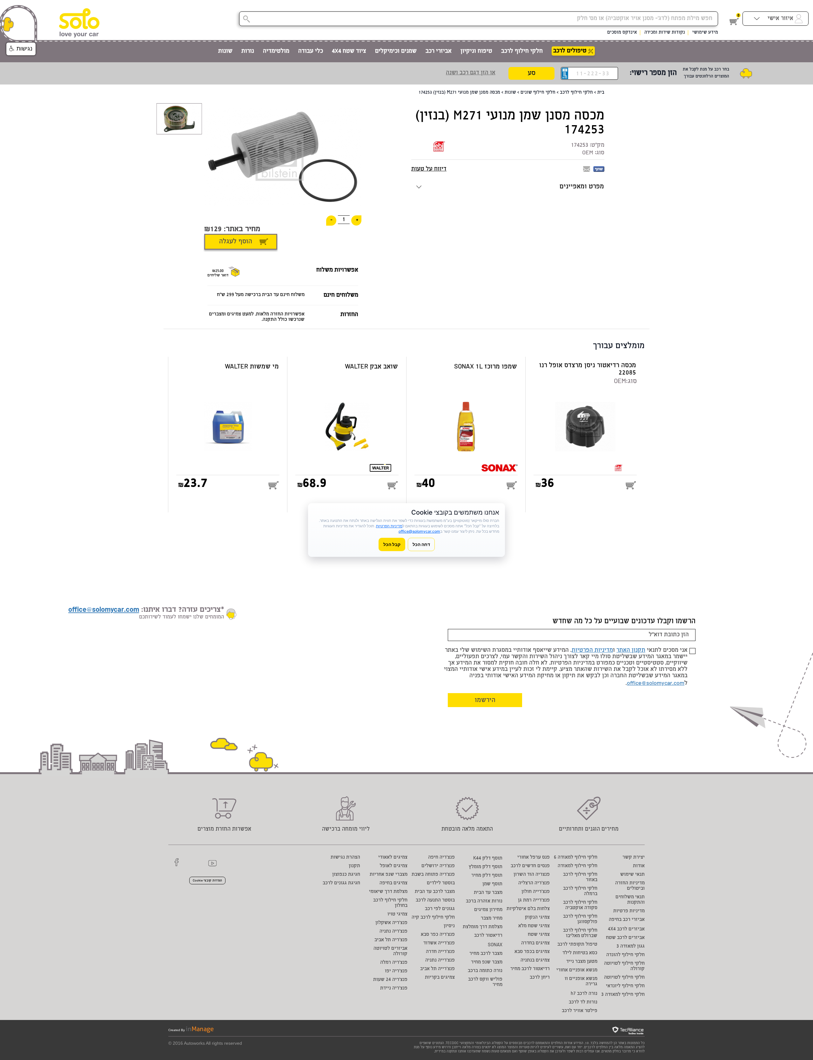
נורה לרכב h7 (584, 993)
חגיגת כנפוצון (346, 874)
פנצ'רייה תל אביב (437, 969)
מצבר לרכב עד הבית (435, 892)
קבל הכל (391, 544)
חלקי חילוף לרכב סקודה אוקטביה (580, 905)
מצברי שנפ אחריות (388, 874)
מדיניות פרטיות (629, 911)
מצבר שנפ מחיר (486, 962)
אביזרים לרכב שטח (625, 938)
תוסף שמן (492, 884)
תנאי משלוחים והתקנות (630, 900)
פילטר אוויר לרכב (579, 1011)
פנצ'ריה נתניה (393, 931)
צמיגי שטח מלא (534, 926)
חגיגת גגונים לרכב (341, 883)
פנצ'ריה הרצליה (534, 883)
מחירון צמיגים (488, 910)
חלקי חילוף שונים (538, 92)
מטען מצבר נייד (581, 961)
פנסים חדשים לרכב (530, 866)
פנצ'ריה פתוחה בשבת (433, 874)
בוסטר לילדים (441, 883)
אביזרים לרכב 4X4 (626, 929)
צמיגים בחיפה (393, 883)
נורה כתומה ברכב (485, 971)
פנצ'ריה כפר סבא (438, 934)
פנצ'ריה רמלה (393, 962)
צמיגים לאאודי (392, 857)
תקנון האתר (630, 650)
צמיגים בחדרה (535, 943)
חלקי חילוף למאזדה (577, 866)
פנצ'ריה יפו (396, 971)
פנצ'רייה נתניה (440, 960)
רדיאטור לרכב (488, 935)
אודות (639, 866)
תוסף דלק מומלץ (485, 867)
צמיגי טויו (397, 914)
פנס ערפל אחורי (533, 857)
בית (600, 92)
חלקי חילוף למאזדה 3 (623, 994)
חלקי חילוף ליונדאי (625, 986)
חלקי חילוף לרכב (576, 92)
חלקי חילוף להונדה (625, 955)
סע (531, 73)
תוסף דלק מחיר (486, 875)
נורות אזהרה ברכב (484, 901)
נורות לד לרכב (583, 1002)
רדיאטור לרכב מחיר (530, 969)
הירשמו (485, 700)
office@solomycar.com (655, 683)
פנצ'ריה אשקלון (391, 923)
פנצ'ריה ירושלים (438, 866)
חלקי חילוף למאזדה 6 (575, 857)
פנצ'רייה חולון (535, 892)
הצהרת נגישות (345, 857)
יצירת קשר (633, 857)
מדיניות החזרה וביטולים (630, 886)
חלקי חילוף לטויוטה (624, 977)
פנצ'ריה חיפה (441, 857)
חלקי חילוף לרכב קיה (433, 917)
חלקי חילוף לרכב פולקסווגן (580, 919)
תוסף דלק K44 (487, 858)
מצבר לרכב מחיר (485, 953)
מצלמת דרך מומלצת (482, 927)
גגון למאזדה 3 (630, 946)
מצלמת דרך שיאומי (388, 892)
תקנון (354, 866)
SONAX (495, 945)
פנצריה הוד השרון (532, 874)
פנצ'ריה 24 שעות (390, 979)
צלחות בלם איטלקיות (528, 909)
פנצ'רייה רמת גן (534, 900)
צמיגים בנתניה (535, 960)
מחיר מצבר (491, 918)
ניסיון (449, 926)
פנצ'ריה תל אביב (390, 940)
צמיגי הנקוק (537, 917)
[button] (21, 49)
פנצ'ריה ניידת (393, 988)
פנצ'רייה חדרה (440, 952)
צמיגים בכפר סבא (532, 952)
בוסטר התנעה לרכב (435, 900)
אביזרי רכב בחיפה (627, 919)
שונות (510, 92)
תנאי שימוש (632, 874)
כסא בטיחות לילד (579, 953)
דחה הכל (421, 544)
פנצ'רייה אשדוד (439, 943)
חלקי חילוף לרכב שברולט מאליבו (580, 933)
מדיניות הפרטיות (592, 650)
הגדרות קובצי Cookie (207, 881)
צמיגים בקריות (440, 977)
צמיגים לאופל (393, 866)
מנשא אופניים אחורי (576, 970)
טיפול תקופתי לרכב (577, 944)
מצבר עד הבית (488, 892)
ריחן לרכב (540, 977)
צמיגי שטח (539, 934)
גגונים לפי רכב (440, 909)
